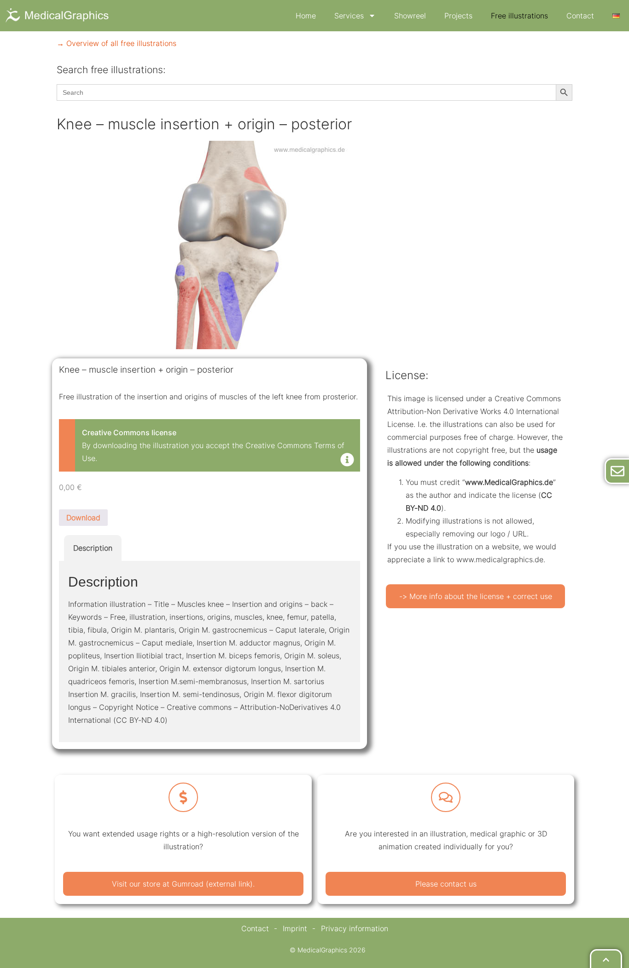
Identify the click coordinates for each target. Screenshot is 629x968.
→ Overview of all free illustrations (116, 43)
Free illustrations (519, 15)
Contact (580, 15)
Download (83, 517)
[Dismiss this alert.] (347, 460)
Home (306, 15)
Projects (458, 15)
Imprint (295, 928)
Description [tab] (92, 548)
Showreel (410, 15)
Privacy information (354, 928)
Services (349, 15)
